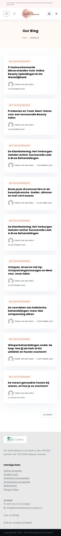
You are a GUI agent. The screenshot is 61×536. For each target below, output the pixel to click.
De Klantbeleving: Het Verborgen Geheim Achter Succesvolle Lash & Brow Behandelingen (30, 155)
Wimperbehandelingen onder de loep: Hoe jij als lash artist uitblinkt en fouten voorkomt (30, 348)
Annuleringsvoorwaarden (17, 481)
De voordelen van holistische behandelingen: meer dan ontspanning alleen (27, 311)
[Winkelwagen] (56, 14)
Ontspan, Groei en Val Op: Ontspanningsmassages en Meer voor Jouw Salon (30, 270)
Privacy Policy (11, 489)
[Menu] (6, 14)
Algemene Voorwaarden (16, 478)
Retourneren (10, 485)
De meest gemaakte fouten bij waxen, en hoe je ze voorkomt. (28, 384)
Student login (11, 474)
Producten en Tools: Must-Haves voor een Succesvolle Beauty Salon (30, 114)
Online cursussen (13, 470)
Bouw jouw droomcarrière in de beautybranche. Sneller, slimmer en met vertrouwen (30, 192)
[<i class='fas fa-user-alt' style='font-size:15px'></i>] (49, 13)
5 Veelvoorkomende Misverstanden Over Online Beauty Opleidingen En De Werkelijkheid (26, 72)
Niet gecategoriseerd (19, 61)
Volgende (47, 415)
